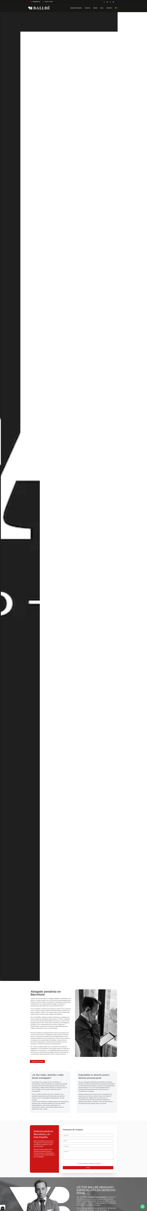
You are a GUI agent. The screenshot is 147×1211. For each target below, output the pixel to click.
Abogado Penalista (76, 8)
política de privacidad (95, 1163)
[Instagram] (110, 2)
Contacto (109, 8)
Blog (101, 8)
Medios (95, 8)
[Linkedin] (107, 2)
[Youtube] (113, 2)
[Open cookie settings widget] (2, 1208)
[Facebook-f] (104, 2)
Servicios (87, 8)
